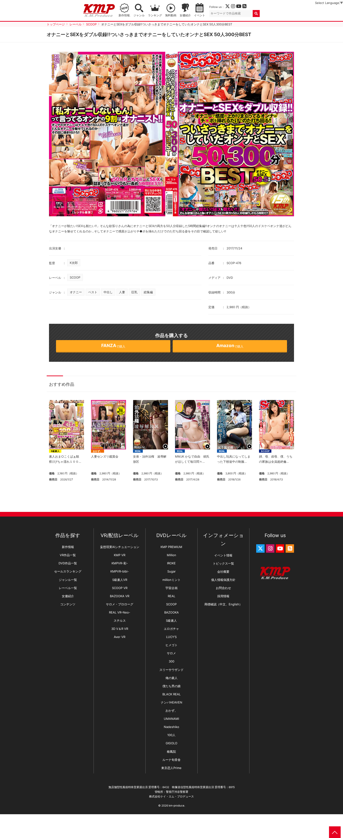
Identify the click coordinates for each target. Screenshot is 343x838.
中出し (108, 292)
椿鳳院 (171, 751)
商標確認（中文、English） (223, 604)
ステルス (120, 620)
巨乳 (134, 292)
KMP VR (119, 555)
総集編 (148, 292)
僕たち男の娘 (171, 686)
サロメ (171, 653)
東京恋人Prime (171, 768)
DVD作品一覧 (68, 563)
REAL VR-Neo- (119, 612)
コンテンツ (67, 604)
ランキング (155, 15)
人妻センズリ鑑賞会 (104, 456)
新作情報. (124, 15)
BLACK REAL (171, 694)
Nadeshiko (171, 727)
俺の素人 (171, 678)
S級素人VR (119, 580)
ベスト (92, 292)
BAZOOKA (171, 612)
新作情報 (68, 547)
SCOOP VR (119, 588)
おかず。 (97, 451)
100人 (171, 735)
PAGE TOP (335, 832)
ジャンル (139, 15)
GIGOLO (171, 743)
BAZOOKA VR (119, 596)
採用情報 (223, 596)
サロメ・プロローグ (119, 604)
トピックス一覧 (223, 563)
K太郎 (74, 263)
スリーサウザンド (171, 670)
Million (171, 555)
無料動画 (170, 15)
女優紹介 (185, 15)
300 (171, 661)
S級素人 (55, 451)
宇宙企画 (171, 588)
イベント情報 (223, 555)
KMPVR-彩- (120, 563)
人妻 (122, 292)
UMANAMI (171, 719)
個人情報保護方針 (223, 580)
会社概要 (223, 571)
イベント (199, 15)
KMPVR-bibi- (119, 571)
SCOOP (75, 277)
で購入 (113, 345)
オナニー (76, 292)
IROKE (171, 563)
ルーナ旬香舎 (171, 760)
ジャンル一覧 (68, 580)
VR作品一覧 (68, 555)
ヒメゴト (171, 645)
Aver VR (119, 637)
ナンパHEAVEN (171, 702)
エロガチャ (171, 629)
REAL (138, 451)
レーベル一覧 (68, 588)
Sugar (171, 571)
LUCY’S (171, 637)
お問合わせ (223, 588)
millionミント (171, 580)
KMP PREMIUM (171, 547)
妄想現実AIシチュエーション (119, 547)
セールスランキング (67, 571)
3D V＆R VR (119, 629)
